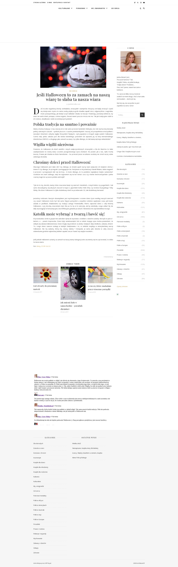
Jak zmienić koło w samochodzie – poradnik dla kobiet (71, 305)
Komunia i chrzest (123, 179)
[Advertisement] (89, 26)
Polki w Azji (121, 240)
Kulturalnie (64, 8)
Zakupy (119, 274)
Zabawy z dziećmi (123, 269)
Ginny (38, 246)
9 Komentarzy (108, 257)
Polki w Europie (122, 245)
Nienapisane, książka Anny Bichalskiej (130, 133)
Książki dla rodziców (124, 198)
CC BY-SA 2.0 (45, 246)
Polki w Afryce (122, 226)
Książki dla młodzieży (124, 193)
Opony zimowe (122, 286)
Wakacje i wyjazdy (123, 259)
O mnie (49, 2)
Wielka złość (121, 128)
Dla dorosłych (121, 169)
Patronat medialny (123, 221)
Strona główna (39, 2)
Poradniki (80, 8)
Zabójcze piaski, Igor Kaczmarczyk (129, 147)
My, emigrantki (98, 8)
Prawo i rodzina (122, 255)
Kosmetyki (120, 183)
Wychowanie (121, 264)
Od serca (115, 8)
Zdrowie (120, 278)
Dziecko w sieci (122, 174)
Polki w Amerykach (123, 231)
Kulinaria (120, 202)
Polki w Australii (122, 236)
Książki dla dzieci (122, 188)
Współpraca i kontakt (61, 2)
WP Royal (48, 563)
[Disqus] (73, 346)
